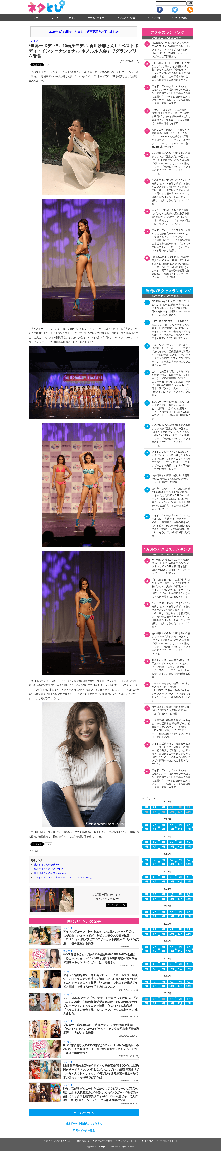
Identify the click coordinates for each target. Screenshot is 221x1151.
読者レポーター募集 (84, 1130)
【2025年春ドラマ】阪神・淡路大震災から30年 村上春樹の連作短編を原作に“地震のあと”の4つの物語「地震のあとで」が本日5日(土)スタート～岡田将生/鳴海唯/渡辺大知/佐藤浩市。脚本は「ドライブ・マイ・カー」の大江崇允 (171, 267)
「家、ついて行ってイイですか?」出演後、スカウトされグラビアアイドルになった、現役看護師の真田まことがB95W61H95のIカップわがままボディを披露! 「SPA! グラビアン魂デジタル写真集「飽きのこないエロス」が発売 (171, 355)
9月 (163, 829)
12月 (188, 829)
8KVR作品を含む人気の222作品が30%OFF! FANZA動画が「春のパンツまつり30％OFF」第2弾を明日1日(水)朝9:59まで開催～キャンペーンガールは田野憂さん (100, 958)
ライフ (72, 18)
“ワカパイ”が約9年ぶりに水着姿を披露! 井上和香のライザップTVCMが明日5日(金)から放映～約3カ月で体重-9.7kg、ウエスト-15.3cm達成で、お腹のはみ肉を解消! (171, 116)
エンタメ (54, 18)
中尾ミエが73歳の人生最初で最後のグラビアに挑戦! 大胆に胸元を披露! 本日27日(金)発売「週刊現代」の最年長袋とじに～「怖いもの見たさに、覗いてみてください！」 (171, 217)
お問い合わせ (83, 1141)
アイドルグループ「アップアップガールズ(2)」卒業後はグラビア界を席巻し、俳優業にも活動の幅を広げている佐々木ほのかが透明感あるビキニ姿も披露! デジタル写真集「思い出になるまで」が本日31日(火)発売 (171, 525)
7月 (146, 829)
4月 (172, 825)
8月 (155, 829)
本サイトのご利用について (58, 1141)
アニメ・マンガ (127, 18)
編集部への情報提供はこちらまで (84, 1123)
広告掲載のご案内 (103, 1141)
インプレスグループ (168, 1141)
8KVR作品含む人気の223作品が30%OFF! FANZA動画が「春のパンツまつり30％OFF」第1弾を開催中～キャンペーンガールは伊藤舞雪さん (101, 1049)
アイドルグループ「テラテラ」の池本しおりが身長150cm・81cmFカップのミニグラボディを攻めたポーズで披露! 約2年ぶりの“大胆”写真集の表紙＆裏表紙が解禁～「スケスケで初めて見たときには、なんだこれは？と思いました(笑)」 (171, 240)
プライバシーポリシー (128, 1141)
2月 (155, 807)
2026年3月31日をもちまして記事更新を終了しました (84, 31)
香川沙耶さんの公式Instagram (50, 873)
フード (36, 18)
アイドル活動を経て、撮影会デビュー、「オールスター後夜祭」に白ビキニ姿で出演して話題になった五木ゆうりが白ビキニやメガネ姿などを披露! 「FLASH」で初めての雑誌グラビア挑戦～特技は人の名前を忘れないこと (171, 753)
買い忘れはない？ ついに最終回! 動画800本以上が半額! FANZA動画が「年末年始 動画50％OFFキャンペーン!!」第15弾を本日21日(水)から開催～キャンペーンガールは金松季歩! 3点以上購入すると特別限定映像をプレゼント (171, 498)
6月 (188, 825)
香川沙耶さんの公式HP (46, 864)
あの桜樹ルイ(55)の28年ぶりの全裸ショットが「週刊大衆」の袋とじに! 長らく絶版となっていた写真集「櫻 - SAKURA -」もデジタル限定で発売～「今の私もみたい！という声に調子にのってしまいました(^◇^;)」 (171, 163)
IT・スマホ (155, 18)
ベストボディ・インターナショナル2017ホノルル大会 (63, 877)
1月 (146, 807)
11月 (180, 829)
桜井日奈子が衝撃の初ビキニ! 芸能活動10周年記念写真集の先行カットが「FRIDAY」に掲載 (170, 478)
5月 (180, 825)
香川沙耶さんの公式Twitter (48, 868)
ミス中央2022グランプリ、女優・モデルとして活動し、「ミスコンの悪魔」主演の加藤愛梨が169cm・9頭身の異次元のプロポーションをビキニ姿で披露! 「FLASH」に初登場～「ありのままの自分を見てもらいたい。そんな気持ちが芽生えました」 (100, 1005)
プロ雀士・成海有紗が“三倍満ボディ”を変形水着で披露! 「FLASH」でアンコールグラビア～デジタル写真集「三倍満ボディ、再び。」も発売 (101, 1028)
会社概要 (149, 1141)
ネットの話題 (180, 18)
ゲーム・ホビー (96, 18)
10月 (171, 829)
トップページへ (84, 1112)
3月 (163, 807)
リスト (48, 65)
